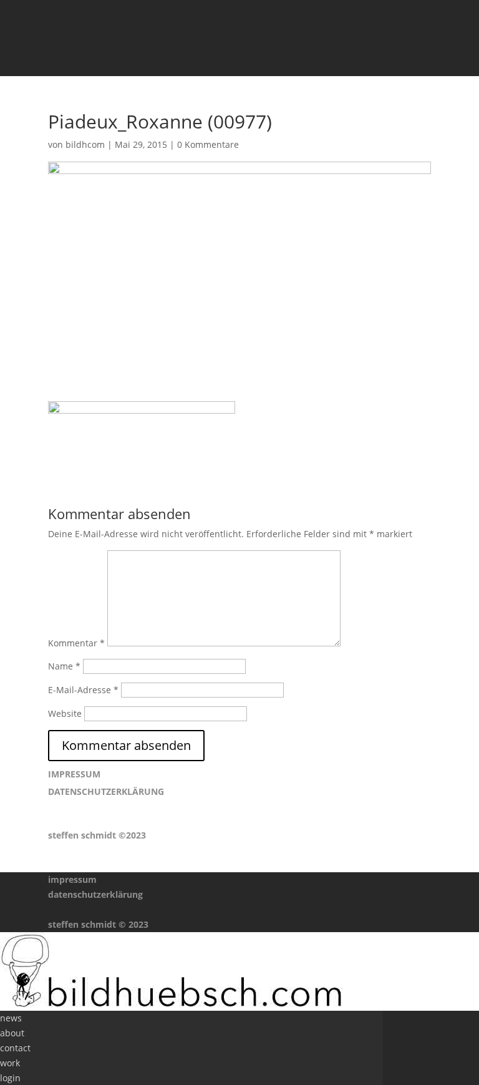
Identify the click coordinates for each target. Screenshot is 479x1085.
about (12, 1033)
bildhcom (85, 144)
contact (15, 1048)
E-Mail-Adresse (83, 690)
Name (64, 666)
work (10, 1063)
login (10, 1078)
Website (65, 713)
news (11, 1018)
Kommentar (76, 643)
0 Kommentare (208, 144)
